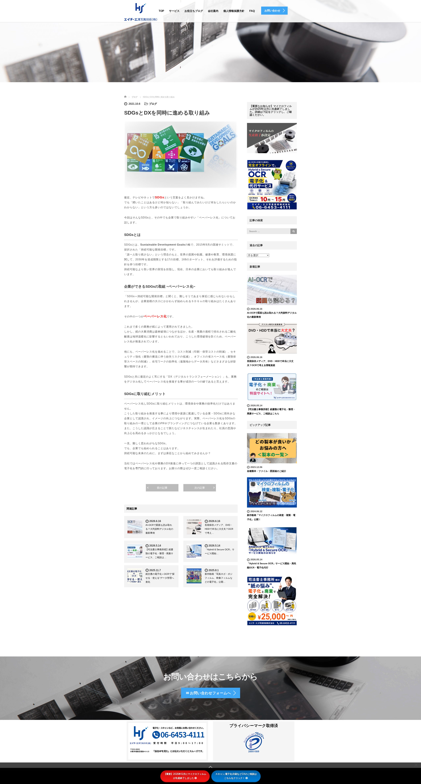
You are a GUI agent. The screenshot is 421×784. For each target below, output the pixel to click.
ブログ (153, 103)
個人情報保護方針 (233, 11)
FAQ (252, 11)
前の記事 (162, 487)
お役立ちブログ (194, 11)
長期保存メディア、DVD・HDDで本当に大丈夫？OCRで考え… (219, 529)
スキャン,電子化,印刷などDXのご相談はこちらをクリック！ (236, 776)
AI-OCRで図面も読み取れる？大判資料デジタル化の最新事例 (159, 529)
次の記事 (199, 487)
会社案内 (213, 11)
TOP (161, 11)
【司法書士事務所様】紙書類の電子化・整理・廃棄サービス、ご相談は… (159, 553)
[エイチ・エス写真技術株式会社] (140, 11)
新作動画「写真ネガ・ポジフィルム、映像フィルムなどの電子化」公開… (218, 578)
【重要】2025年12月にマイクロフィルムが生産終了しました (185, 776)
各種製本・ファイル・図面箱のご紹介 (266, 471)
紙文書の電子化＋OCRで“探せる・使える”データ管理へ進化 (160, 578)
